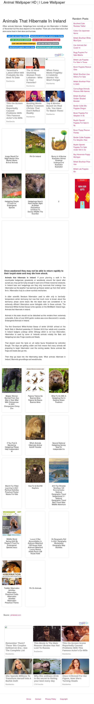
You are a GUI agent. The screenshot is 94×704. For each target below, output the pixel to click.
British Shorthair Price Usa (81, 162)
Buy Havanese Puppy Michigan (81, 155)
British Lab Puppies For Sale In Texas (80, 60)
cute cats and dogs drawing (18, 36)
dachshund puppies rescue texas (21, 47)
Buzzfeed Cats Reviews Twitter (79, 24)
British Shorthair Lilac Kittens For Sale (81, 75)
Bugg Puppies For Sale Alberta (80, 53)
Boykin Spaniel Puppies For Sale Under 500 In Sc (80, 147)
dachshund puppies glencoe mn (49, 47)
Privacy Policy (50, 699)
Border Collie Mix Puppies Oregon (80, 107)
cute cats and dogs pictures (47, 43)
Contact (38, 699)
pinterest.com (16, 615)
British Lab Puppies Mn (80, 170)
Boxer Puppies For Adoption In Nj (80, 114)
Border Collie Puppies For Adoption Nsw (81, 138)
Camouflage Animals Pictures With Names (81, 89)
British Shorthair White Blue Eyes (82, 39)
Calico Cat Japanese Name (81, 31)
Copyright (64, 699)
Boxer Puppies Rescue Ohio (82, 68)
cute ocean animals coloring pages (46, 40)
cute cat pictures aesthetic (21, 40)
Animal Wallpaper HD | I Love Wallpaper (34, 2)
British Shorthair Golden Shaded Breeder (79, 98)
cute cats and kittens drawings (23, 43)
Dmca (28, 699)
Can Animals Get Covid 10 (80, 46)
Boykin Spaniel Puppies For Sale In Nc (81, 123)
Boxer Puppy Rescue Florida (81, 131)
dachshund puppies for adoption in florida (47, 36)
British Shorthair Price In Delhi (81, 82)
